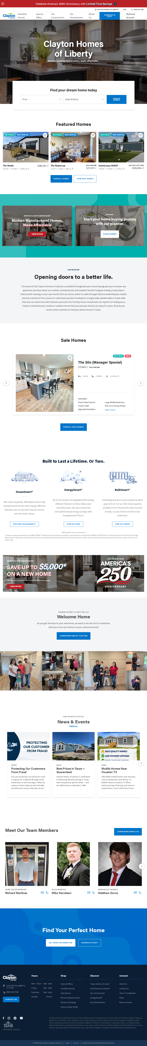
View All (73, 726)
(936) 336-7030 (138, 10)
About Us (92, 16)
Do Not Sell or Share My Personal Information (98, 1043)
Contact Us (11, 999)
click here (47, 580)
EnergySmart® (96, 997)
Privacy (76, 1043)
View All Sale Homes (73, 427)
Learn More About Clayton (73, 636)
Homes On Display (68, 1002)
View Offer (37, 234)
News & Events (125, 1002)
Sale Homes (66, 993)
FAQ (124, 9)
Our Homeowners (76, 16)
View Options (73, 524)
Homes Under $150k (69, 1007)
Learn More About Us (128, 831)
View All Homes (61, 179)
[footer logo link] (10, 978)
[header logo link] (9, 16)
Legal (68, 1043)
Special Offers (39, 16)
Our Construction (57, 16)
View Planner (110, 234)
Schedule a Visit (89, 943)
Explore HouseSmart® (24, 524)
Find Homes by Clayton (100, 988)
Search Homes (116, 99)
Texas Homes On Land (99, 984)
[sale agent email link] (42, 892)
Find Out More (122, 524)
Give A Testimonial (127, 993)
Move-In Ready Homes (70, 997)
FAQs (121, 997)
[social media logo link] (3, 1018)
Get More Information (60, 943)
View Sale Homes (85, 179)
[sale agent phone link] (47, 892)
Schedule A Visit (109, 16)
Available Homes (22, 16)
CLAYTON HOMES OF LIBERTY (108, 9)
